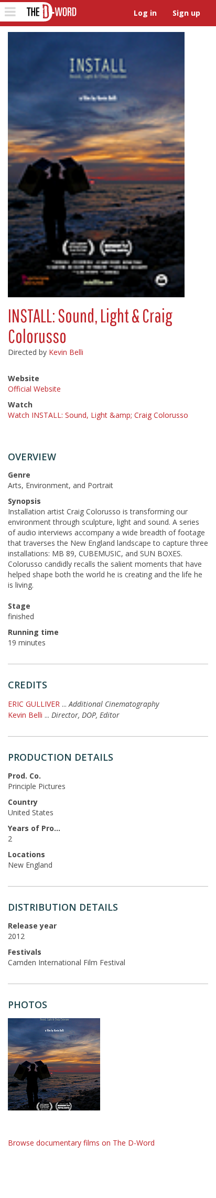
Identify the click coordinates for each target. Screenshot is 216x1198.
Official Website (34, 389)
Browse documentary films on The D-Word (81, 1143)
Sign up (186, 13)
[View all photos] (96, 164)
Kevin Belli (66, 352)
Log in (145, 13)
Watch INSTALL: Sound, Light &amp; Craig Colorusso (98, 415)
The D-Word (50, 12)
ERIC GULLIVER (34, 704)
